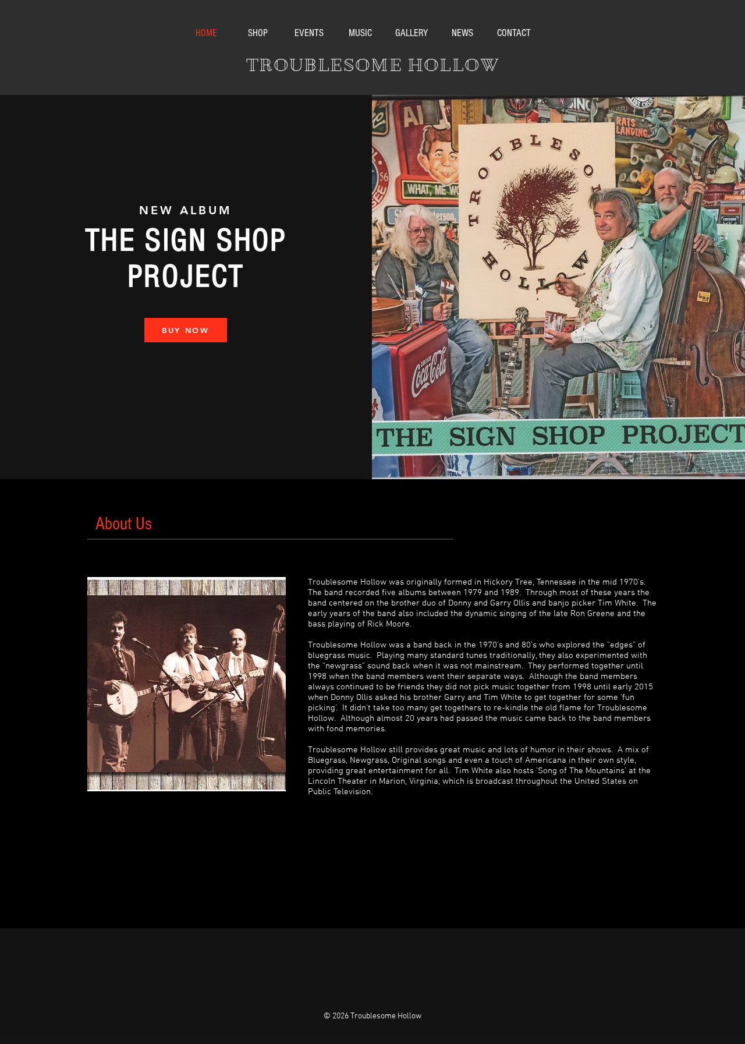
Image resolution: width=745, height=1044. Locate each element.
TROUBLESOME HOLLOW (372, 65)
